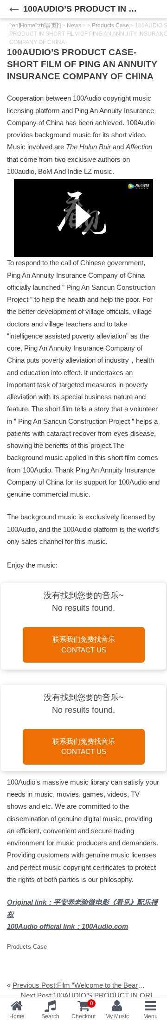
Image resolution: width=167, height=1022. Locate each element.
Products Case (27, 946)
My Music (117, 1016)
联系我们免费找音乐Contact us (83, 644)
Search (50, 1016)
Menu (150, 1016)
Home (17, 1016)
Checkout (83, 1010)
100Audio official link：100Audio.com (67, 926)
